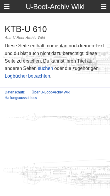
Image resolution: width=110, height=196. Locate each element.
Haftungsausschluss (21, 98)
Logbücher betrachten (27, 75)
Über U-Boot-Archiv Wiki (51, 92)
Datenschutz (15, 92)
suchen (45, 68)
